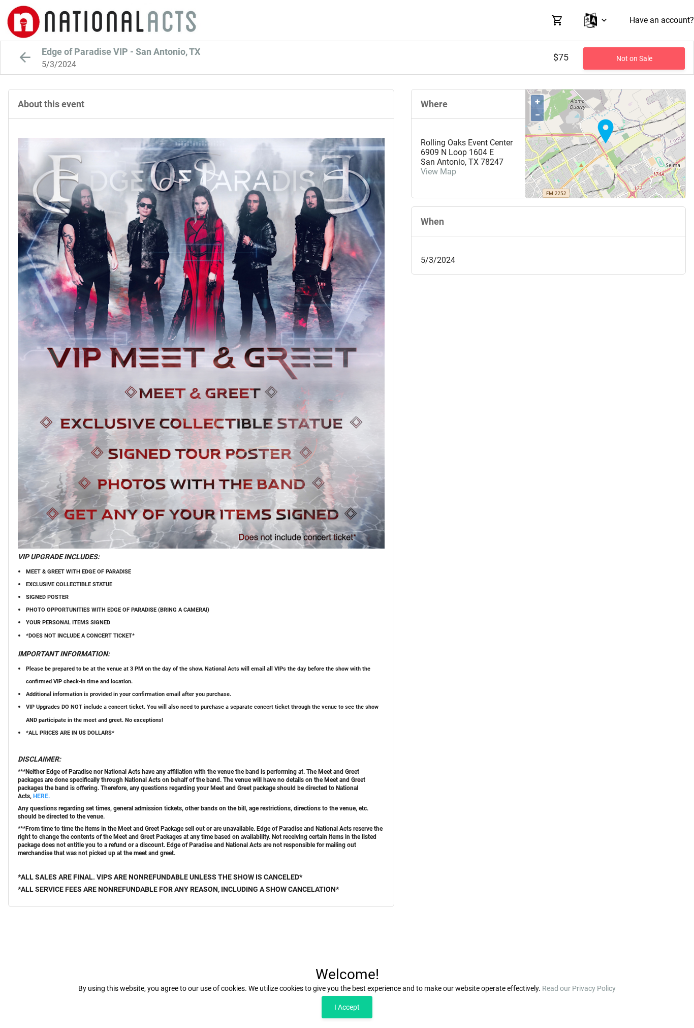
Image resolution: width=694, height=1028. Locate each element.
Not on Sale (634, 58)
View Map (438, 171)
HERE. (41, 796)
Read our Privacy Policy (579, 988)
